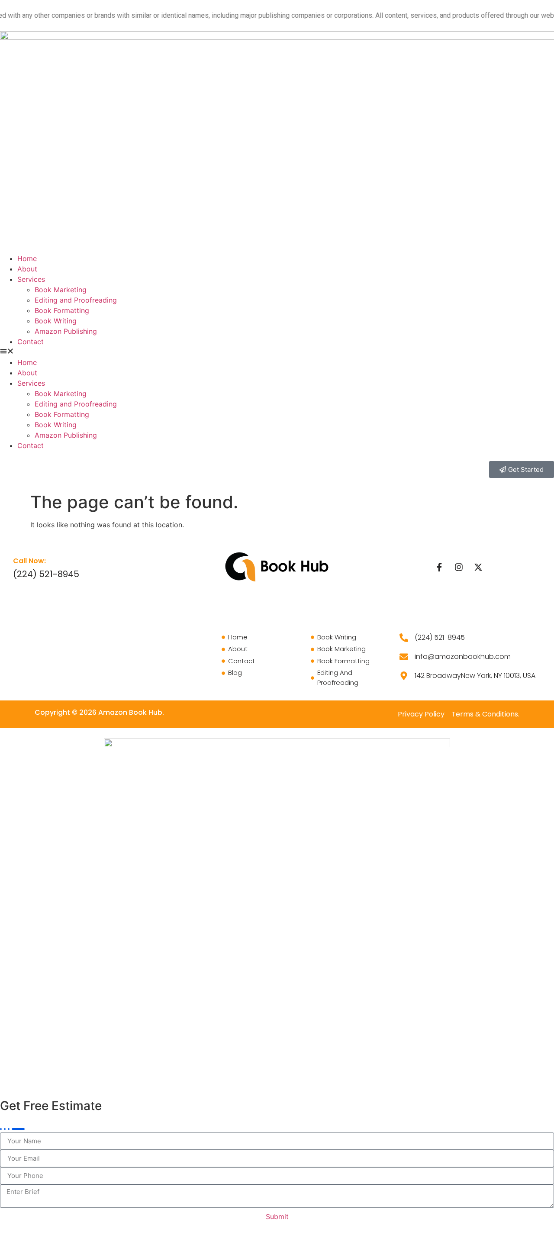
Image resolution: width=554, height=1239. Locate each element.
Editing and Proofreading (76, 300)
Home (27, 258)
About (27, 269)
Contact (30, 341)
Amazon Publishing (66, 331)
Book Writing (56, 320)
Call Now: (29, 561)
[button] (277, 352)
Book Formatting (62, 310)
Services (31, 279)
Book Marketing (61, 289)
